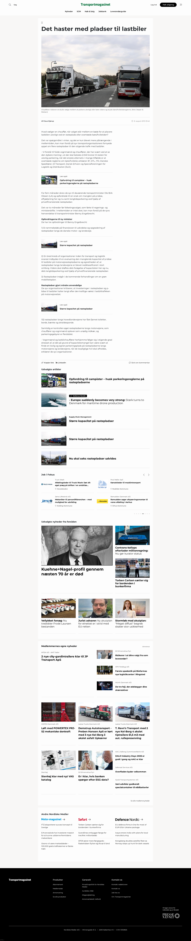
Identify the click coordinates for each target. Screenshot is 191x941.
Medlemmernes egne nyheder (59, 646)
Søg (15, 5)
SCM (79, 11)
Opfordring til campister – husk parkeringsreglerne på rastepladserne (79, 182)
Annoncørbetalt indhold (91, 899)
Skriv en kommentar (140, 363)
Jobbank (102, 11)
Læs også (63, 176)
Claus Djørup (48, 121)
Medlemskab (58, 889)
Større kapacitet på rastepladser (76, 245)
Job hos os (116, 893)
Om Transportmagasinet (121, 897)
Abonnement (58, 884)
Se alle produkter (59, 897)
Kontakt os (116, 889)
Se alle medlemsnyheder (140, 801)
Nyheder (69, 11)
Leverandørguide (118, 11)
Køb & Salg (90, 11)
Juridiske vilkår (88, 891)
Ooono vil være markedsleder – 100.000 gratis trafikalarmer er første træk (57, 846)
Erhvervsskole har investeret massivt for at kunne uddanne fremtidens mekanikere (57, 835)
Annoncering (58, 893)
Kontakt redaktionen (119, 884)
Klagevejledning (88, 895)
